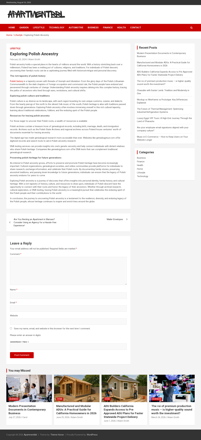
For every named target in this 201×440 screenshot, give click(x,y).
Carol (25, 417)
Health (121, 27)
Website (14, 315)
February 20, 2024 (18, 59)
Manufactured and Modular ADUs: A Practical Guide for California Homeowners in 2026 (76, 409)
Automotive (76, 27)
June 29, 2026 (62, 417)
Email (13, 302)
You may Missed (19, 370)
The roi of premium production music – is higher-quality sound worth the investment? (171, 409)
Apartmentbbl (30, 434)
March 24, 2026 (158, 417)
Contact (135, 27)
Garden (24, 27)
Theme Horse (57, 434)
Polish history (16, 81)
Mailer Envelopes (115, 219)
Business (93, 27)
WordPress (92, 434)
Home (12, 27)
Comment (15, 254)
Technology (56, 27)
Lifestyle (39, 27)
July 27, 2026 (15, 417)
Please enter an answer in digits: (25, 335)
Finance (108, 27)
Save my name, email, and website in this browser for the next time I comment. (52, 328)
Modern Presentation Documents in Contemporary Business (27, 409)
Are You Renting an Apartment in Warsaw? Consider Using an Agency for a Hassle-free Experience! (35, 222)
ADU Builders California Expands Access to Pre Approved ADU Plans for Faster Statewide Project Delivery (123, 411)
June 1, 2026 (110, 421)
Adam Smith (34, 59)
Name (13, 289)
